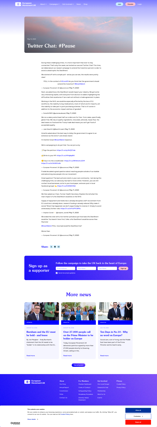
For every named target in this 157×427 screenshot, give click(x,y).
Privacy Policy (121, 387)
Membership (101, 391)
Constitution (64, 391)
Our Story (63, 384)
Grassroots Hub (102, 387)
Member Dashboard (84, 384)
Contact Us (63, 398)
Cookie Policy (65, 414)
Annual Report (64, 387)
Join (119, 4)
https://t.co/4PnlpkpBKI (66, 156)
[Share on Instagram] (58, 246)
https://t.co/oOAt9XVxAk (51, 163)
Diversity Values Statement (83, 399)
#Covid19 (65, 81)
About (42, 4)
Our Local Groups (103, 384)
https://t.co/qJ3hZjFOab (66, 150)
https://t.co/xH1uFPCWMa (70, 209)
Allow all (138, 410)
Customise (137, 416)
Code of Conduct (84, 387)
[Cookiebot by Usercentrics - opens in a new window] (15, 423)
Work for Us (101, 394)
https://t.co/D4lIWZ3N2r (66, 186)
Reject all (138, 422)
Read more (31, 356)
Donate (130, 4)
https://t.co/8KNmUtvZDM (74, 161)
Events (99, 398)
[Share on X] (51, 246)
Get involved (67, 4)
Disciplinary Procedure (85, 394)
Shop (85, 4)
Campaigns (53, 4)
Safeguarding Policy (84, 391)
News (79, 4)
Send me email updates (66, 273)
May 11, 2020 (74, 88)
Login (140, 4)
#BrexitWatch (80, 84)
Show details (31, 419)
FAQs (61, 394)
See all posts (78, 365)
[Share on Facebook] (55, 246)
